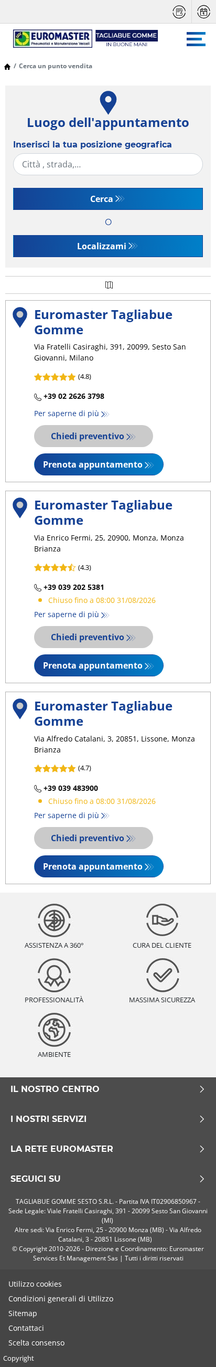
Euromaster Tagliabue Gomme (103, 321)
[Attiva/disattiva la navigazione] (196, 39)
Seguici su (35, 1179)
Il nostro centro (55, 1089)
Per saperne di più (66, 413)
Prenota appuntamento (93, 464)
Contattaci (26, 1328)
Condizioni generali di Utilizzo (60, 1299)
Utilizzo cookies (35, 1284)
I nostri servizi (48, 1119)
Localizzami (101, 246)
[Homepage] (7, 65)
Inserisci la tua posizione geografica (92, 145)
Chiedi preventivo (87, 436)
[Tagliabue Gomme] (81, 39)
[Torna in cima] (188, 1345)
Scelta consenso (36, 1343)
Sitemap (22, 1313)
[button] (108, 391)
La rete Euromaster (61, 1149)
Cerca (101, 199)
